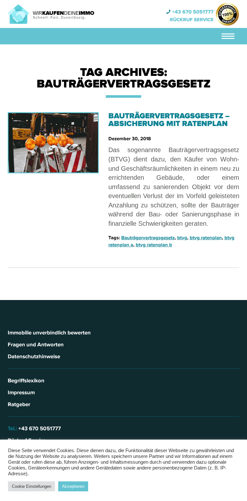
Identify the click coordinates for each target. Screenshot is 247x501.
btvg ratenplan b (154, 245)
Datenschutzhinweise (34, 356)
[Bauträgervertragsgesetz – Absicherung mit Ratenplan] (53, 142)
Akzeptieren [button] (73, 486)
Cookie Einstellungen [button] (31, 486)
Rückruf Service (192, 20)
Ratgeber (19, 404)
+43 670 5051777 (193, 12)
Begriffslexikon (26, 380)
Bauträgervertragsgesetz (148, 238)
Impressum (21, 392)
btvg (182, 238)
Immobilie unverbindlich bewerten (49, 332)
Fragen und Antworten (36, 344)
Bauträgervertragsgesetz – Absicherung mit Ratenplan (169, 119)
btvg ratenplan (206, 238)
